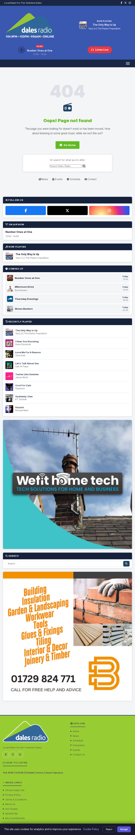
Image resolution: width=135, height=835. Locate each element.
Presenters (79, 745)
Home (76, 731)
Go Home (70, 145)
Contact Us (79, 754)
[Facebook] (25, 210)
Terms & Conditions (16, 799)
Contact (92, 179)
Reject (109, 829)
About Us (10, 804)
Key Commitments (15, 818)
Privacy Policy (13, 794)
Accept (124, 829)
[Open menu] (127, 63)
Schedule (74, 179)
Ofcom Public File (14, 790)
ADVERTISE (11, 813)
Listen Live (101, 49)
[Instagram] (109, 210)
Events (58, 179)
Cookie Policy (91, 829)
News (44, 179)
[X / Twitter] (67, 210)
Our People (11, 808)
